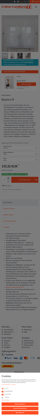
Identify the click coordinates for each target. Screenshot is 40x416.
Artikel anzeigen (26, 84)
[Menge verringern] (8, 181)
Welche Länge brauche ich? (15, 287)
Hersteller (6, 227)
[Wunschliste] (28, 1)
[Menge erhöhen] (8, 178)
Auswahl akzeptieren (20, 408)
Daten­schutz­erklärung (6, 384)
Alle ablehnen (20, 412)
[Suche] (25, 1)
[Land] (21, 1)
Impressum (19, 372)
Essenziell (7, 388)
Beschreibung (7, 202)
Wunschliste (7, 185)
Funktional (7, 397)
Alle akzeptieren (20, 404)
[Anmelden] (14, 1)
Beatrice (19, 76)
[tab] (20, 202)
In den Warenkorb (24, 180)
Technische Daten (9, 208)
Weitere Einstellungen (6, 400)
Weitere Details (8, 215)
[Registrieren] (18, 1)
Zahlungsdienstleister (9, 391)
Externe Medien (8, 394)
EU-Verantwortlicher (10, 221)
